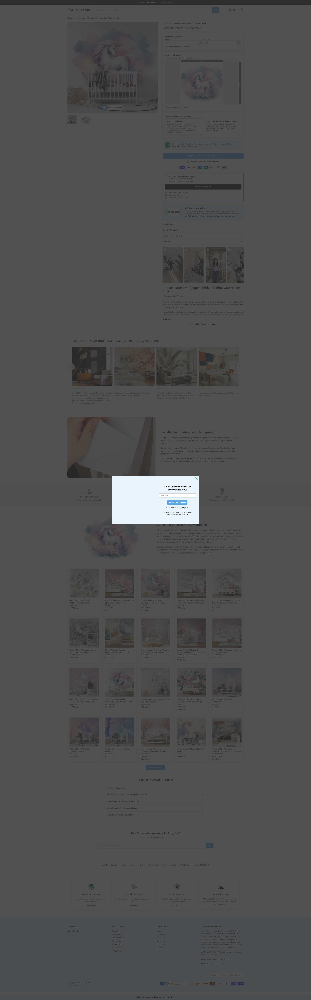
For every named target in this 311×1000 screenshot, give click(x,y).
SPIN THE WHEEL (177, 502)
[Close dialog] (196, 478)
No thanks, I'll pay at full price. (177, 508)
